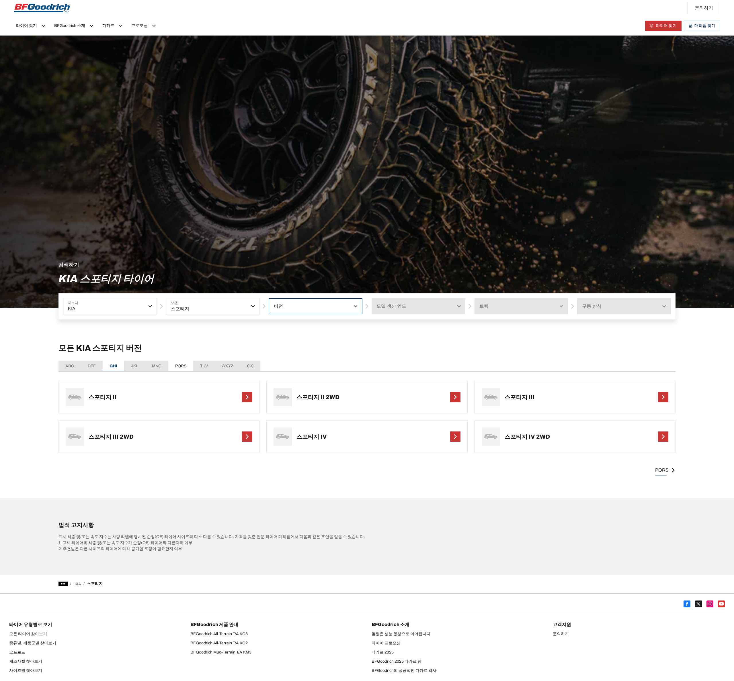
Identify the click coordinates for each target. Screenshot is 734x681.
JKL (134, 366)
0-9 (250, 366)
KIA (78, 584)
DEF (92, 366)
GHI (113, 366)
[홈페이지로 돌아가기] (42, 8)
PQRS (180, 366)
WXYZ (227, 366)
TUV (204, 366)
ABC (69, 366)
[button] (149, 306)
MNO (156, 366)
